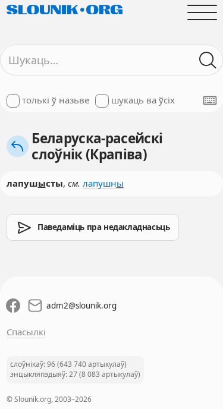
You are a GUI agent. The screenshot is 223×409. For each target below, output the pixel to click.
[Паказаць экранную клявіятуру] (210, 100)
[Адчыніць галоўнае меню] (202, 12)
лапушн (103, 183)
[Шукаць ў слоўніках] (208, 60)
